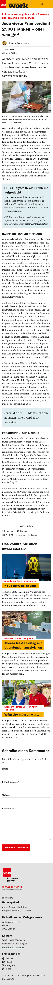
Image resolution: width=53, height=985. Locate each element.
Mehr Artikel (11, 52)
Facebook (10, 958)
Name (6, 769)
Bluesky (9, 961)
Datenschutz (8, 978)
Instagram (10, 965)
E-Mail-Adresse (10, 782)
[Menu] (48, 4)
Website (6, 795)
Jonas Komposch (19, 43)
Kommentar (9, 808)
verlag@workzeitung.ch (13, 947)
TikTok (8, 968)
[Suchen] (42, 4)
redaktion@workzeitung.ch (14, 943)
